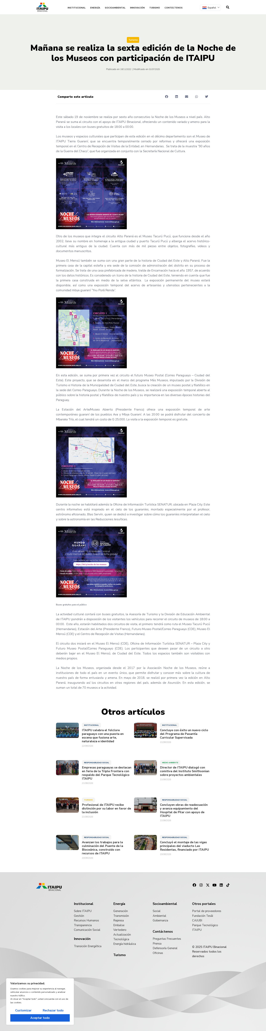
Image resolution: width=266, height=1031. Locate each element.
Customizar (23, 1010)
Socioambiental (115, 7)
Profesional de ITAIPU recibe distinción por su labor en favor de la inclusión (106, 808)
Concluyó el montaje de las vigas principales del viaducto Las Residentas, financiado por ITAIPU (184, 846)
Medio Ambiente (170, 762)
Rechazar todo (53, 1010)
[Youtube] (214, 885)
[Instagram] (201, 885)
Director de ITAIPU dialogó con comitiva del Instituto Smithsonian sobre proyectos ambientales (184, 771)
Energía (95, 7)
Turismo (154, 7)
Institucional (77, 7)
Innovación (137, 7)
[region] (40, 1001)
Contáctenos (174, 7)
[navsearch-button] (228, 7)
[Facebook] (194, 885)
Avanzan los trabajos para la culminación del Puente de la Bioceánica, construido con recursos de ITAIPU (102, 847)
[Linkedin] (221, 885)
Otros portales (204, 904)
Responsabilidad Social (96, 762)
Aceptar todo (40, 1018)
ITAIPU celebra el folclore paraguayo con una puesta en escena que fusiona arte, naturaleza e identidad (103, 735)
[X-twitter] (208, 885)
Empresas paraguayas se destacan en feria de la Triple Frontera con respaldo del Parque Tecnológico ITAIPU (106, 773)
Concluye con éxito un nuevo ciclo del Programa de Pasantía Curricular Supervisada (184, 733)
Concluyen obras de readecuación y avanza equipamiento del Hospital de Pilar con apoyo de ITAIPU (184, 810)
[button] (166, 96)
